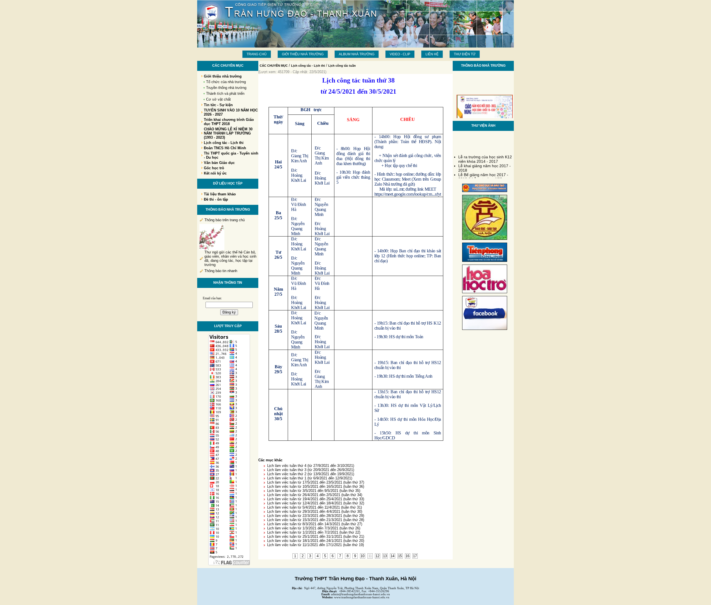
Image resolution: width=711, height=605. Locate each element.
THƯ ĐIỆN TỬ (464, 54)
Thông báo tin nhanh (220, 271)
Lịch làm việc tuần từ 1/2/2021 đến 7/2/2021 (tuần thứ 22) (313, 532)
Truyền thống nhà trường (226, 88)
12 (377, 556)
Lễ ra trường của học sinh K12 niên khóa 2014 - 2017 (485, 155)
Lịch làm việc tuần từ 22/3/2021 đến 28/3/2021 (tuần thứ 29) (315, 516)
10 (362, 556)
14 (392, 556)
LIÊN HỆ (432, 54)
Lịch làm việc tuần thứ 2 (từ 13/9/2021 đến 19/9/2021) (310, 474)
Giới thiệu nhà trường (303, 54)
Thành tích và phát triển (225, 93)
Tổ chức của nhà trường (226, 82)
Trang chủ (257, 54)
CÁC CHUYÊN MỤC (274, 65)
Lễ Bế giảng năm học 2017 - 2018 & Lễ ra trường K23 (483, 173)
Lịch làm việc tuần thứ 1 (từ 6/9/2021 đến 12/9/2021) (309, 478)
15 (400, 556)
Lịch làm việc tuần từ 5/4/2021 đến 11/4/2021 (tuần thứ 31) (314, 507)
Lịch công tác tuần (342, 65)
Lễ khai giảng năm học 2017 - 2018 (484, 164)
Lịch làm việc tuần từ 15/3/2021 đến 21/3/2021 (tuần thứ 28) (315, 520)
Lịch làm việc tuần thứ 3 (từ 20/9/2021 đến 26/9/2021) (310, 470)
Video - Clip (400, 54)
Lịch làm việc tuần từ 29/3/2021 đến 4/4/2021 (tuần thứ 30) (314, 511)
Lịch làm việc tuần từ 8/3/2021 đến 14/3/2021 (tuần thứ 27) (314, 524)
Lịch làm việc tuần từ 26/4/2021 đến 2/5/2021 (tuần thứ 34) (314, 495)
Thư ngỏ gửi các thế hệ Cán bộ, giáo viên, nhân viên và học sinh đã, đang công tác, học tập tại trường (230, 258)
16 (407, 556)
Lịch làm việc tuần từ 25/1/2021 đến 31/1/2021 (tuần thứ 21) (315, 536)
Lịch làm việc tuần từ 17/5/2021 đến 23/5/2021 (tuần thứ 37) (315, 482)
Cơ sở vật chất (218, 99)
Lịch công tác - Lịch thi (308, 65)
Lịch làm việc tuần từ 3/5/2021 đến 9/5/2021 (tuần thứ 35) (313, 491)
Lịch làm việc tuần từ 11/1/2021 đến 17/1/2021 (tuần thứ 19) (315, 545)
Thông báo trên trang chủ (224, 220)
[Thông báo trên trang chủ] (211, 249)
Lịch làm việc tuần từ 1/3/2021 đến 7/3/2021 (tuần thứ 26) (313, 528)
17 (415, 556)
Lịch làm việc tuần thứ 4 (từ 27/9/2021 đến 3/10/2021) (310, 466)
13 (385, 556)
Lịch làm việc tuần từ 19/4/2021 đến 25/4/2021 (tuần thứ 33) (315, 499)
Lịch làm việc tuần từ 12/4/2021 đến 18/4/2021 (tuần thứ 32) (315, 503)
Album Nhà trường (356, 54)
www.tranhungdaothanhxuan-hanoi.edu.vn (361, 597)
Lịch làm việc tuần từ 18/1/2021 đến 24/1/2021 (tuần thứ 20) (315, 541)
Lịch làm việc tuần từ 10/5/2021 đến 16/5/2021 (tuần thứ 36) (315, 486)
